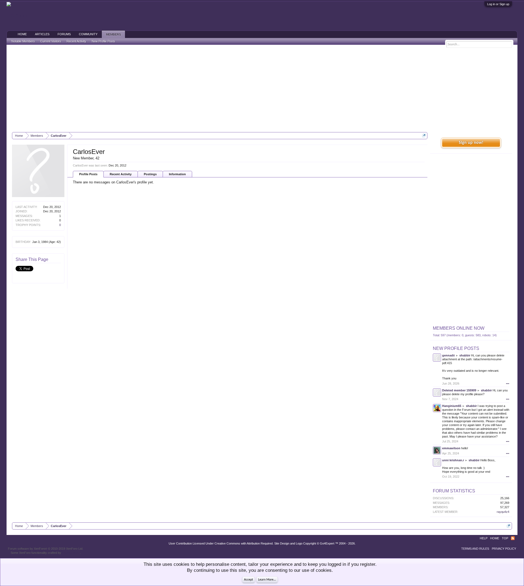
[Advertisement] (262, 88)
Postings (150, 174)
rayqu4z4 (503, 511)
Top (505, 538)
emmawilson (451, 448)
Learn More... (267, 579)
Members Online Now (458, 328)
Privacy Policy (504, 548)
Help (483, 538)
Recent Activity (121, 174)
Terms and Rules (475, 548)
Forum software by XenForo (45, 548)
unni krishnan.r (453, 460)
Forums (64, 34)
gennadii (448, 355)
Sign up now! (471, 143)
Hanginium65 (451, 405)
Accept (248, 579)
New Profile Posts (456, 348)
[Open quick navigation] (424, 135)
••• (507, 383)
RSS (513, 538)
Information (177, 174)
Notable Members (23, 41)
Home (22, 34)
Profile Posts (88, 174)
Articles (42, 34)
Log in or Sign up (498, 4)
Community (88, 34)
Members (113, 34)
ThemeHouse (71, 552)
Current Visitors (50, 41)
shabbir (464, 355)
